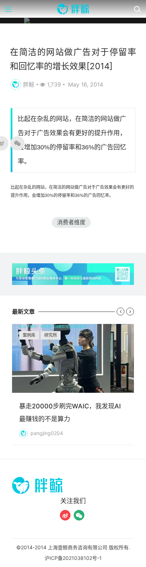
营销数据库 (24, 35)
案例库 (29, 335)
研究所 (50, 335)
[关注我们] (65, 515)
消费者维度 (71, 222)
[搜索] (137, 9)
